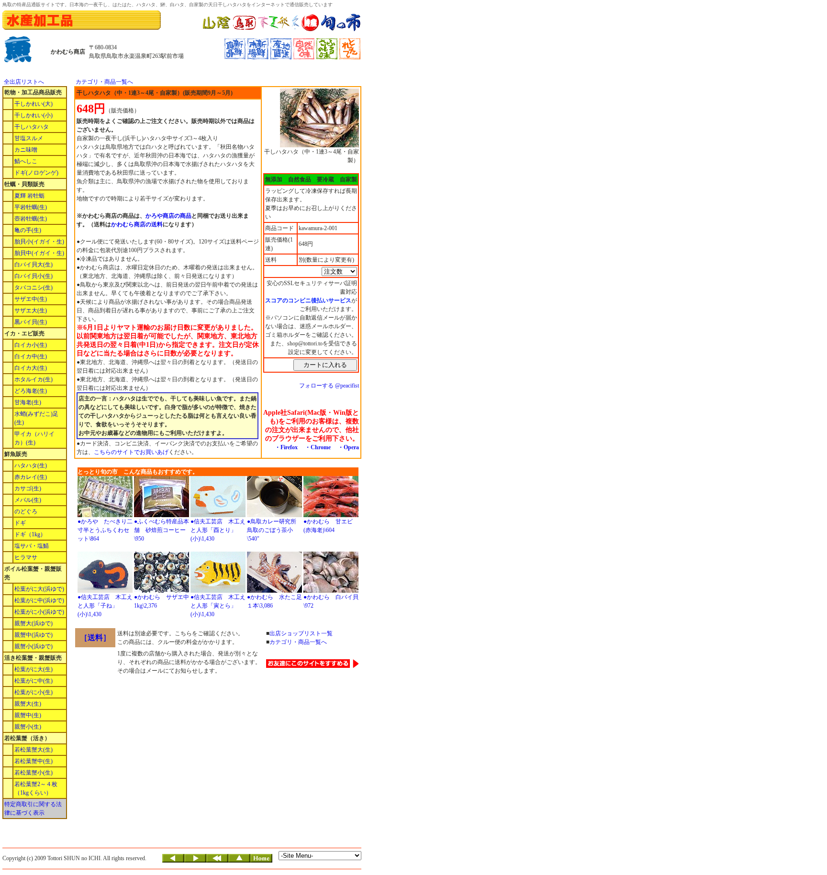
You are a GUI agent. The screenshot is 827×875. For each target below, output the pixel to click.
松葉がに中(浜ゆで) (39, 600)
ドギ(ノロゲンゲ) (36, 172)
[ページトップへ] (239, 860)
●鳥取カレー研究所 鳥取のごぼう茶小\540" (274, 530)
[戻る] (173, 860)
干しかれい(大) (33, 103)
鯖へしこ (25, 161)
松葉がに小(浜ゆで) (39, 612)
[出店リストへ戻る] (217, 860)
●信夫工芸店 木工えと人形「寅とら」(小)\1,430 (218, 606)
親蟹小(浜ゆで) (33, 646)
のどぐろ (25, 511)
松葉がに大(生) (33, 669)
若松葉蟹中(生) (33, 761)
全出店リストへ (24, 81)
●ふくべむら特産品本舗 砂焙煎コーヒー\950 (161, 530)
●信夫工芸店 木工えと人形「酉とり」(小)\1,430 (218, 530)
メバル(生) (27, 500)
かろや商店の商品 (168, 215)
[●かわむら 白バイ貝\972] (330, 590)
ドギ (20, 523)
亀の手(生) (27, 230)
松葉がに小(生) (33, 692)
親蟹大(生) (27, 703)
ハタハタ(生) (30, 465)
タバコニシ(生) (33, 287)
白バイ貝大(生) (33, 264)
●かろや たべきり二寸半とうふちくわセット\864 (105, 530)
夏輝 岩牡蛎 (29, 195)
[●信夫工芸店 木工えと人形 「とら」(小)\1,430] (218, 590)
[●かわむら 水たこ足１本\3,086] (274, 590)
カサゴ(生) (27, 488)
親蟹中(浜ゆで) (33, 634)
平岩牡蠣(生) (30, 207)
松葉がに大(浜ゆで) (39, 589)
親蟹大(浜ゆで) (33, 623)
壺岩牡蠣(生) (30, 218)
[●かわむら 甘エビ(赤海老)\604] (330, 515)
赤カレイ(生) (30, 477)
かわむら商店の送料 (137, 224)
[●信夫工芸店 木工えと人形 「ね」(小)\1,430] (105, 590)
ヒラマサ (25, 557)
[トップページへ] (261, 860)
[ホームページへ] (281, 30)
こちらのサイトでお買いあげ (131, 452)
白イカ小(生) (30, 345)
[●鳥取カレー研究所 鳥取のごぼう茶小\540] (274, 515)
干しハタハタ (31, 126)
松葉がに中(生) (33, 680)
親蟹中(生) (27, 715)
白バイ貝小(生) (33, 276)
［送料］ (95, 637)
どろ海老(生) (30, 391)
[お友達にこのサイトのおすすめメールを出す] (312, 666)
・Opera (348, 447)
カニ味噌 (25, 149)
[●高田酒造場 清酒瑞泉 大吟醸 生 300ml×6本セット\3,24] (161, 590)
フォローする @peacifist (329, 385)
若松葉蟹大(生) (33, 749)
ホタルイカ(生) (33, 379)
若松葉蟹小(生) (33, 772)
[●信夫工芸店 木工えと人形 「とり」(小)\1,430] (218, 515)
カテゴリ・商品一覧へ (104, 81)
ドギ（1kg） (30, 534)
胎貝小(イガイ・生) (39, 241)
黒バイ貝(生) (30, 322)
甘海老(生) (27, 402)
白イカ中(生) (30, 356)
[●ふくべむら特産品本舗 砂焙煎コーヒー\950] (161, 515)
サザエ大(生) (30, 310)
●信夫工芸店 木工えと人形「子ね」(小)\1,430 (105, 606)
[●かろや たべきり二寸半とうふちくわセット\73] (105, 515)
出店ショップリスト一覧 (301, 633)
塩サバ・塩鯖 (31, 546)
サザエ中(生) (30, 299)
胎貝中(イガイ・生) (39, 253)
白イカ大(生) (30, 368)
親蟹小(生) (27, 726)
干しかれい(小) (33, 115)
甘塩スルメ (28, 138)
